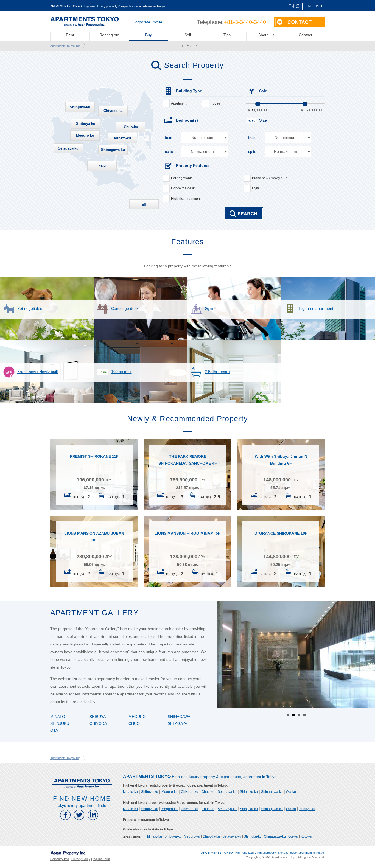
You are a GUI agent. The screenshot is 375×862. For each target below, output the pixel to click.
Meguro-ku (85, 135)
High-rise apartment (186, 199)
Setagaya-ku (68, 148)
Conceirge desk (183, 188)
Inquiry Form (101, 859)
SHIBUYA (97, 716)
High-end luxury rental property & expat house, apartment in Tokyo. (175, 785)
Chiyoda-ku (113, 111)
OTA (54, 730)
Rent (70, 35)
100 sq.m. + (121, 371)
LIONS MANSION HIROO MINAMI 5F (187, 533)
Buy (148, 35)
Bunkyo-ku (307, 809)
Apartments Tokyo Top (65, 45)
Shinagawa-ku (113, 150)
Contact (305, 35)
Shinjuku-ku (80, 107)
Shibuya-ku (85, 124)
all (144, 204)
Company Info (59, 859)
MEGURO (137, 716)
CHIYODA (98, 723)
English (313, 6)
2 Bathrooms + (217, 371)
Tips (227, 35)
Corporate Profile (147, 22)
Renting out (109, 35)
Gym (255, 188)
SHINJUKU (59, 723)
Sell (187, 35)
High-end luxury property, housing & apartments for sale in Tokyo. (174, 803)
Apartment (178, 103)
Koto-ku (306, 836)
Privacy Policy (80, 859)
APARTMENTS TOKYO (217, 852)
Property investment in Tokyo (146, 820)
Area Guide (132, 837)
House (215, 103)
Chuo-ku (131, 127)
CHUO (134, 723)
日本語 (294, 6)
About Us (266, 35)
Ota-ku (102, 166)
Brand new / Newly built (269, 178)
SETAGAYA (177, 723)
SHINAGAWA (179, 716)
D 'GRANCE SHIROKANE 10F (280, 533)
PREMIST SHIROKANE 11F (94, 456)
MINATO (57, 716)
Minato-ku (122, 138)
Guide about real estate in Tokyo (148, 829)
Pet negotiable (182, 178)
